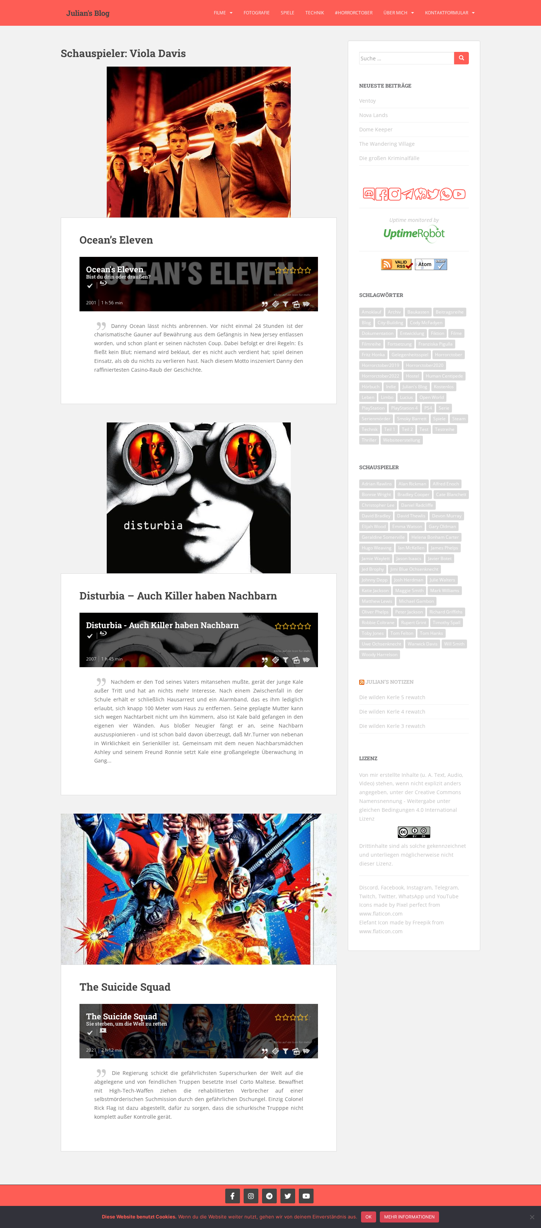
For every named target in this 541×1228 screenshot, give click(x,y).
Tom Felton (401, 633)
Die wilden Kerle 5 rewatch (392, 697)
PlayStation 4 (404, 408)
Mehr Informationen (409, 1217)
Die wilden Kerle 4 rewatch (392, 711)
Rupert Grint (413, 622)
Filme (220, 13)
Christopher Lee (378, 505)
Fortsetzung (400, 344)
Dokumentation (377, 333)
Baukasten (418, 312)
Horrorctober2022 (380, 376)
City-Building (390, 322)
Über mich (395, 13)
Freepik (422, 922)
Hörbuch (370, 386)
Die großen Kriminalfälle (389, 158)
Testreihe (445, 429)
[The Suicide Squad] (199, 889)
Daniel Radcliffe (417, 505)
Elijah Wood (374, 526)
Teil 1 (389, 429)
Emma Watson (407, 526)
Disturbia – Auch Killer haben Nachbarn (178, 595)
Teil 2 (407, 429)
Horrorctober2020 (424, 365)
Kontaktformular (446, 13)
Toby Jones (373, 633)
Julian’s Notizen (389, 681)
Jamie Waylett (376, 558)
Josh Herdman (408, 580)
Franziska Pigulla (435, 344)
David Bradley (376, 516)
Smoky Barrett (412, 418)
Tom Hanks (431, 633)
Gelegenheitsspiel (410, 354)
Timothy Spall (446, 622)
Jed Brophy (373, 569)
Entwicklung (412, 333)
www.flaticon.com (381, 913)
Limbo (387, 397)
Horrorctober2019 (380, 365)
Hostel (412, 376)
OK (368, 1217)
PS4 (428, 408)
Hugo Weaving (377, 548)
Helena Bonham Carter (435, 537)
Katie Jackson (375, 590)
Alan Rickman (412, 484)
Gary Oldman (442, 526)
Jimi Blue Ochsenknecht (414, 569)
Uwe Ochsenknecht (381, 644)
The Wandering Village (387, 143)
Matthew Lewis (377, 601)
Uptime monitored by (414, 219)
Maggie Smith (409, 590)
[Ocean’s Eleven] (199, 142)
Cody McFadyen (426, 322)
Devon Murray (447, 516)
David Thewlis (411, 516)
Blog (366, 322)
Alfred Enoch (446, 484)
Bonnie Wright (376, 494)
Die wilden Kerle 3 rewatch (392, 725)
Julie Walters (442, 580)
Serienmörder (376, 418)
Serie (444, 408)
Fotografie (257, 13)
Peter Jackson (409, 612)
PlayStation (373, 408)
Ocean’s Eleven (116, 240)
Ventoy (367, 100)
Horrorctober (448, 354)
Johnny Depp (375, 580)
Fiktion (437, 333)
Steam (459, 418)
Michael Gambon (416, 601)
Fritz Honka (373, 354)
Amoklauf (371, 312)
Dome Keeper (376, 129)
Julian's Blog (88, 13)
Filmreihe (371, 344)
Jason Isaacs (408, 558)
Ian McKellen (411, 548)
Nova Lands (373, 115)
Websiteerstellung (401, 440)
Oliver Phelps (375, 612)
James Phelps (444, 548)
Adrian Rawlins (377, 484)
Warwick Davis (423, 644)
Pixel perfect (411, 904)
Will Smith (454, 644)
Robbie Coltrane (378, 622)
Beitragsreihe (450, 312)
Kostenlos (444, 386)
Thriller (369, 440)
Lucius (406, 397)
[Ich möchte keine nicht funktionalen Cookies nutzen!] (531, 1217)
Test (424, 429)
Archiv (394, 312)
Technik (314, 13)
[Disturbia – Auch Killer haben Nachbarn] (199, 497)
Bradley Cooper (413, 494)
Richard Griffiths (446, 612)
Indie (391, 386)
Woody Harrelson (379, 654)
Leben (368, 397)
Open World (432, 397)
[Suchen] (461, 58)
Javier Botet (440, 558)
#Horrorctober (353, 13)
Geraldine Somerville (383, 537)
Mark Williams (444, 590)
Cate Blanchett (451, 494)
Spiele (287, 13)
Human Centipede (444, 376)
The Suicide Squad (125, 987)
